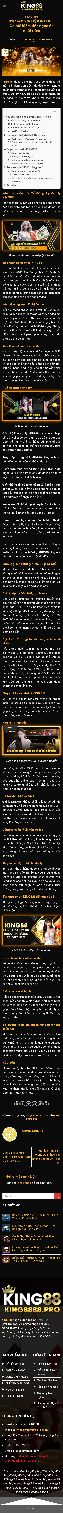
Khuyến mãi (31, 17)
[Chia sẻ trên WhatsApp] (17, 1104)
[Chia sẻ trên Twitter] (28, 1104)
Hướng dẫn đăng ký (17, 131)
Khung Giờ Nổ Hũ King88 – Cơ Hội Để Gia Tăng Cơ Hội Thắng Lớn (35, 1249)
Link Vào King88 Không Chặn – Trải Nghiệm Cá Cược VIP (34, 1227)
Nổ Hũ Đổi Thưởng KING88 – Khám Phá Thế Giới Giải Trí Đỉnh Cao (36, 1259)
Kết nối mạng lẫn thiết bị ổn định (27, 124)
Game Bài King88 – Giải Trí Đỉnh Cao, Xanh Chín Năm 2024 (16, 1156)
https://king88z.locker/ (33, 1429)
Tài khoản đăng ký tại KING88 (26, 120)
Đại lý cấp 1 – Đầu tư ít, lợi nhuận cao (29, 139)
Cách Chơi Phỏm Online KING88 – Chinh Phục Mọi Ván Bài (33, 1238)
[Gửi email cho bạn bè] (34, 1104)
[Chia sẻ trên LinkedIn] (46, 1104)
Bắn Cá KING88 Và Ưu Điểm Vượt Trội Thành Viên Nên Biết (35, 1217)
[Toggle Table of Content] (53, 112)
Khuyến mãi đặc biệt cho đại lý (27, 163)
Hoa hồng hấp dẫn (20, 153)
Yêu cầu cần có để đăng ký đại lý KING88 (28, 116)
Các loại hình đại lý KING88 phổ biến (26, 135)
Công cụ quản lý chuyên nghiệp (27, 160)
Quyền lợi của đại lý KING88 (22, 149)
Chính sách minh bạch (23, 174)
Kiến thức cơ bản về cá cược (25, 127)
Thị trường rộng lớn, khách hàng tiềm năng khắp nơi (32, 180)
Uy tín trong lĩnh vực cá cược (25, 171)
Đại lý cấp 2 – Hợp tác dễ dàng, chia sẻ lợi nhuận (33, 144)
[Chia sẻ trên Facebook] (22, 1104)
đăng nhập (24, 1182)
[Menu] (4, 5)
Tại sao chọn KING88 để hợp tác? (25, 167)
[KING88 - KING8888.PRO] (31, 5)
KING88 (7, 1320)
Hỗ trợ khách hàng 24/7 (24, 156)
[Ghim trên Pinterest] (40, 1104)
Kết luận (11, 185)
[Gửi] (57, 1196)
